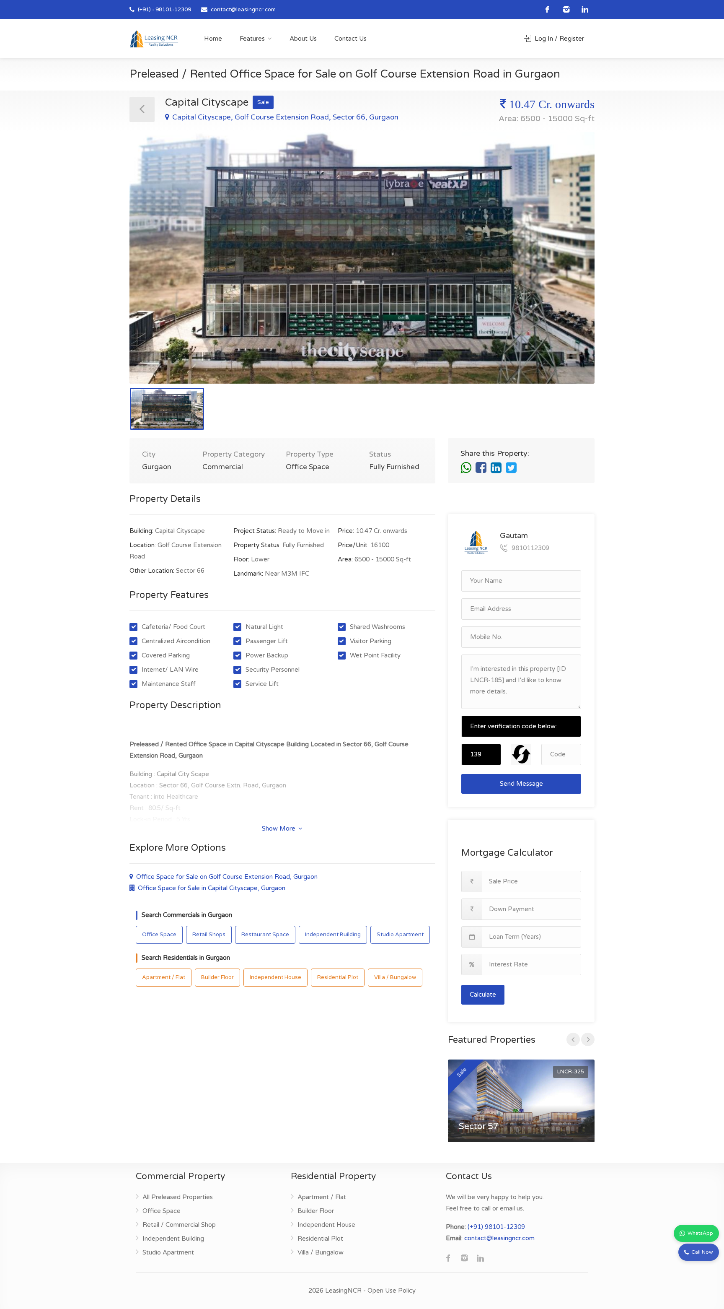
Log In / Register (558, 38)
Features (252, 38)
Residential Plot (337, 977)
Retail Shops (208, 934)
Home (213, 38)
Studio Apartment (400, 934)
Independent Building (333, 934)
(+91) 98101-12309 (496, 1227)
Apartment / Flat (163, 977)
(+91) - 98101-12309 (164, 9)
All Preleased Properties (177, 1197)
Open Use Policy (391, 1290)
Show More (279, 828)
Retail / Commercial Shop (179, 1224)
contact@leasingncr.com (243, 9)
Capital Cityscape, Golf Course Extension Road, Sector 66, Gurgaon (284, 117)
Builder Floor (217, 977)
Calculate (483, 994)
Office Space (159, 934)
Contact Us (350, 38)
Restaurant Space (265, 934)
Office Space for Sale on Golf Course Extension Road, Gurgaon (226, 876)
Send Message (521, 783)
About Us (303, 38)
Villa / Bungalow (395, 977)
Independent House (275, 977)
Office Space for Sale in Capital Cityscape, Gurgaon (210, 888)
